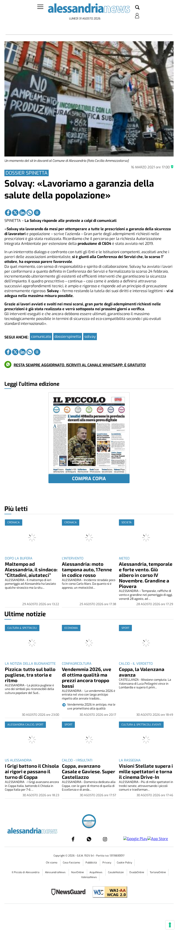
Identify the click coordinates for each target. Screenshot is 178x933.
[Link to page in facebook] (8, 212)
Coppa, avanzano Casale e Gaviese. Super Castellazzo (88, 771)
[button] (137, 8)
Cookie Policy (124, 862)
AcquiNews (96, 872)
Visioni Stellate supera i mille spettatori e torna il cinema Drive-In (146, 771)
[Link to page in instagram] (105, 839)
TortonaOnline (158, 872)
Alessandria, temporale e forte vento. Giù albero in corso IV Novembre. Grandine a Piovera (145, 575)
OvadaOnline (137, 872)
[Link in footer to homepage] (89, 821)
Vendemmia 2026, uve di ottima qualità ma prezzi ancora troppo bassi (86, 677)
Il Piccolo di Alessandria (26, 872)
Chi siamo (52, 862)
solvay (90, 336)
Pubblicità (92, 862)
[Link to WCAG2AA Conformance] (108, 892)
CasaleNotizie (116, 872)
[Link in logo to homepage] (89, 9)
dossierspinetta (67, 336)
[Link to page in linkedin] (22, 212)
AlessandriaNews (55, 872)
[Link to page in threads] (37, 212)
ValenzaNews (89, 877)
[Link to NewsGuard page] (70, 892)
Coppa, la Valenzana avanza (141, 671)
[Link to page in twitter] (15, 212)
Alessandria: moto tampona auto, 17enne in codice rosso (87, 569)
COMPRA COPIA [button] (89, 479)
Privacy (107, 862)
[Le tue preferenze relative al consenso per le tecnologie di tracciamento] (169, 924)
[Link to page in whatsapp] (29, 212)
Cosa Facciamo (72, 862)
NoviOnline (78, 872)
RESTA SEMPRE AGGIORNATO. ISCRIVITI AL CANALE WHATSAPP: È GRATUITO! (80, 365)
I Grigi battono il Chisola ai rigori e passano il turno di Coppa (32, 771)
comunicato (41, 336)
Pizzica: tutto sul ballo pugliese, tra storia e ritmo (30, 674)
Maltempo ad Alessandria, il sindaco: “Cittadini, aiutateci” (31, 569)
